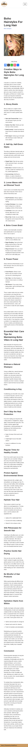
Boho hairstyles (7, 28)
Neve (2, 745)
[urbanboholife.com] (4, 4)
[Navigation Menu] (25, 4)
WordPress (14, 745)
